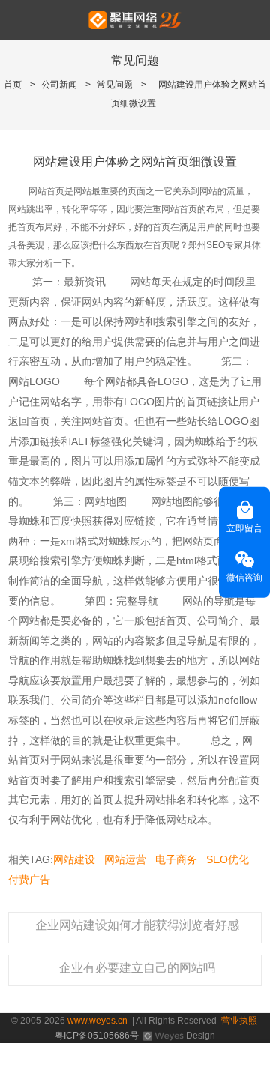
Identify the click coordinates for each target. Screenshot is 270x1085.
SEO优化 (227, 859)
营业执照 (239, 1020)
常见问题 (115, 84)
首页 (13, 84)
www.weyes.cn (98, 1020)
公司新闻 (59, 84)
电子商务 (176, 859)
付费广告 (29, 880)
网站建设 (74, 859)
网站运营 (125, 859)
